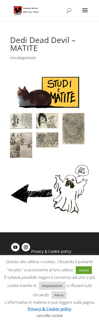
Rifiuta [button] (59, 295)
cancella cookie (49, 315)
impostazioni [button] (52, 285)
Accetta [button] (84, 270)
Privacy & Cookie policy (51, 251)
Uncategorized (23, 57)
